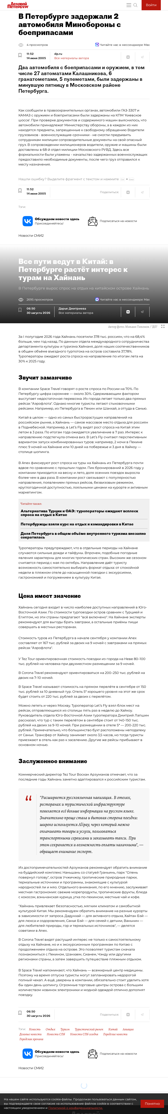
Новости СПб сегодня (84, 1034)
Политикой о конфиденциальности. (75, 1108)
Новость (35, 1029)
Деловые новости (30, 1034)
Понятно (152, 1104)
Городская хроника (31, 1039)
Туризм (65, 1029)
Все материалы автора (71, 58)
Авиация (128, 1029)
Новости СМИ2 (31, 236)
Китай (113, 1029)
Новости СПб (56, 1034)
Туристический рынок (89, 1029)
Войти (151, 5)
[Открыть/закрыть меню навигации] (129, 5)
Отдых (50, 1029)
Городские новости (115, 1034)
